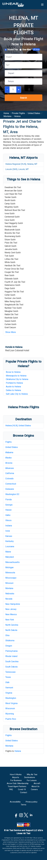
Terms (23, 804)
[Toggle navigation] (42, 4)
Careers (34, 789)
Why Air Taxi (32, 774)
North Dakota (11, 630)
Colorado (9, 478)
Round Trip (13, 49)
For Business (16, 780)
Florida (8, 499)
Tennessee (10, 672)
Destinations (29, 777)
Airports (15, 777)
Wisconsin (10, 708)
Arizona (8, 463)
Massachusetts (12, 562)
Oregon (8, 646)
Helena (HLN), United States (18, 425)
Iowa (7, 531)
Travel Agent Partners (17, 786)
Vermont (9, 687)
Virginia (8, 693)
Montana (9, 588)
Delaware (9, 489)
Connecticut (10, 484)
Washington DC (12, 494)
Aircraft (37, 783)
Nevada (8, 599)
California (9, 473)
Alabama (9, 452)
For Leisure (32, 780)
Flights (8, 442)
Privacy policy (31, 802)
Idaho (7, 515)
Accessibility (15, 802)
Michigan (9, 567)
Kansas (8, 536)
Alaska (8, 457)
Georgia (8, 505)
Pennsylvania (11, 651)
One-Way (26, 49)
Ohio (7, 635)
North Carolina (11, 625)
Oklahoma (9, 640)
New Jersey (10, 609)
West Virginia (11, 703)
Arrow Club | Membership (17, 783)
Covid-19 (22, 789)
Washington (10, 698)
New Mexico (11, 614)
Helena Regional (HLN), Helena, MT (21, 164)
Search (23, 98)
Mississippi (10, 578)
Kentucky (9, 541)
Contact (23, 792)
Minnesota (10, 572)
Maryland (9, 557)
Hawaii (8, 510)
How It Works (16, 774)
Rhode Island (11, 656)
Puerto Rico (10, 719)
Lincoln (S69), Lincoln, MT (17, 169)
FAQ (11, 789)
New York (9, 619)
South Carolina (11, 661)
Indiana (8, 525)
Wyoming (9, 713)
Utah (7, 682)
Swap (37, 49)
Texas (8, 677)
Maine (8, 551)
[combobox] (6, 57)
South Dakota (11, 666)
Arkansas (9, 468)
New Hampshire (12, 604)
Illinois (8, 520)
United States (11, 447)
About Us (35, 786)
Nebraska (9, 593)
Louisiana (9, 546)
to (17, 394)
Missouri (9, 583)
